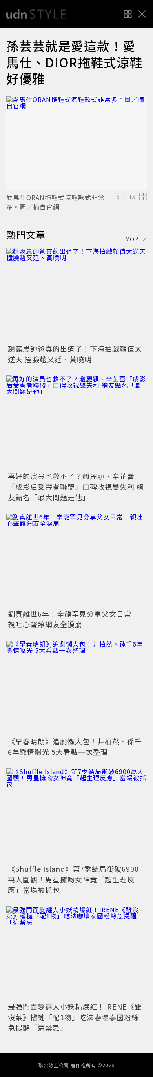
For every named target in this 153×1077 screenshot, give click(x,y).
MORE (134, 239)
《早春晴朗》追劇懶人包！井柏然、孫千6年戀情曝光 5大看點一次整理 (75, 746)
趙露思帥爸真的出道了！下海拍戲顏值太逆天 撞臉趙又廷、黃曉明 (75, 353)
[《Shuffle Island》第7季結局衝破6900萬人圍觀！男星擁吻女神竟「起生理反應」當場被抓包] (76, 815)
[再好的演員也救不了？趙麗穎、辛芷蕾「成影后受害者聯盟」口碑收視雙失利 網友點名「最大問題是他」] (76, 422)
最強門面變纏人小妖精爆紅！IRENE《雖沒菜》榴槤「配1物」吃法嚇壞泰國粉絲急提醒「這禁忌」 (75, 1017)
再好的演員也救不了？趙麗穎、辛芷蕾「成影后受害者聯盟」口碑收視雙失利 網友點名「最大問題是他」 (76, 486)
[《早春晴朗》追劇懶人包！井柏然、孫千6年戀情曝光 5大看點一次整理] (76, 687)
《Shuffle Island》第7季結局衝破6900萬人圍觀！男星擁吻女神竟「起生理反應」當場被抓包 (73, 879)
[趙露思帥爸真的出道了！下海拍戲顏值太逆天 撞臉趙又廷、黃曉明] (76, 295)
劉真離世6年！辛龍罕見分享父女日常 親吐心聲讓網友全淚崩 (73, 619)
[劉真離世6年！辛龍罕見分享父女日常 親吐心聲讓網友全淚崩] (76, 560)
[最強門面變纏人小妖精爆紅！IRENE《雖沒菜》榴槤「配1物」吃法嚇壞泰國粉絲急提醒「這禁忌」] (76, 953)
